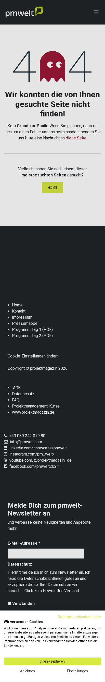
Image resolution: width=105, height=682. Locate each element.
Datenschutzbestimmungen (79, 617)
